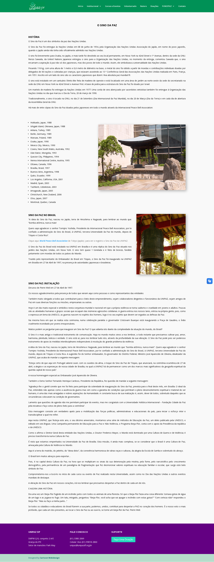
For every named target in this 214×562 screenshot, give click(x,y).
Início (80, 6)
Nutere (143, 6)
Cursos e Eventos (112, 6)
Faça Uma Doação (123, 539)
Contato (182, 6)
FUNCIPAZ (167, 6)
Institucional (92, 6)
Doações (154, 6)
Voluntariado (130, 6)
